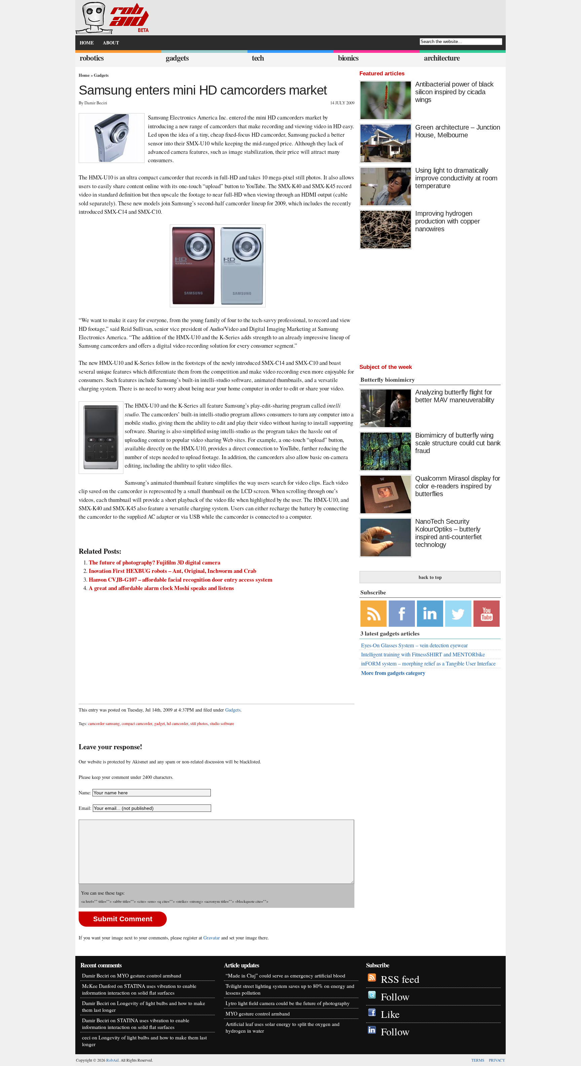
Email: (86, 808)
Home (84, 75)
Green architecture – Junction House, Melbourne (457, 131)
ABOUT (111, 42)
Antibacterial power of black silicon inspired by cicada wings (454, 91)
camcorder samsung (104, 723)
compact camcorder (137, 723)
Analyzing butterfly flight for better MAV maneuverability (454, 396)
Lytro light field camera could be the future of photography (288, 1003)
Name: (85, 792)
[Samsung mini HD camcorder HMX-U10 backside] (100, 437)
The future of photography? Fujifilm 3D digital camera (154, 562)
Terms (477, 1060)
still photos (199, 723)
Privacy (497, 1060)
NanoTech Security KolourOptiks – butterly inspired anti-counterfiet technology (448, 533)
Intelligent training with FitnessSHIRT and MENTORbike (423, 654)
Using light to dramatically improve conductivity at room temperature (456, 178)
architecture (442, 58)
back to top (430, 577)
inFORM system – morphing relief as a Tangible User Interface (428, 663)
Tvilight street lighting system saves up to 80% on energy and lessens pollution (290, 989)
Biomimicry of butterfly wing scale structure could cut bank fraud (458, 443)
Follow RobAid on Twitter (458, 613)
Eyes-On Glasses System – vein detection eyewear (414, 645)
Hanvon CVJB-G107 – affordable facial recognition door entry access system (180, 579)
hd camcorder (177, 723)
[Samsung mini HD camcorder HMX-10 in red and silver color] (217, 266)
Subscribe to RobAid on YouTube (486, 613)
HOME (87, 42)
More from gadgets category (393, 673)
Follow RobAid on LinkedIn (430, 613)
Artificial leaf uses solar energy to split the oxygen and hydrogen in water (283, 1027)
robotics (92, 58)
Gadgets (101, 75)
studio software (222, 723)
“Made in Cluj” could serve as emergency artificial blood (285, 975)
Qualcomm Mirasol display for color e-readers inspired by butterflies (457, 486)
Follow (395, 996)
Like (390, 1014)
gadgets (177, 58)
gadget (159, 723)
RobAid (112, 1060)
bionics (348, 58)
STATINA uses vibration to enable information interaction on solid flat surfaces (139, 989)
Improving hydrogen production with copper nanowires (447, 221)
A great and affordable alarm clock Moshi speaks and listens (161, 588)
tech (258, 58)
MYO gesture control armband (149, 975)
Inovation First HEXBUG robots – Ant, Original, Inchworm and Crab (172, 570)
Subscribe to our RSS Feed (373, 613)
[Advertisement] (216, 644)
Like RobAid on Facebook (402, 613)
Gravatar (211, 937)
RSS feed (400, 979)
